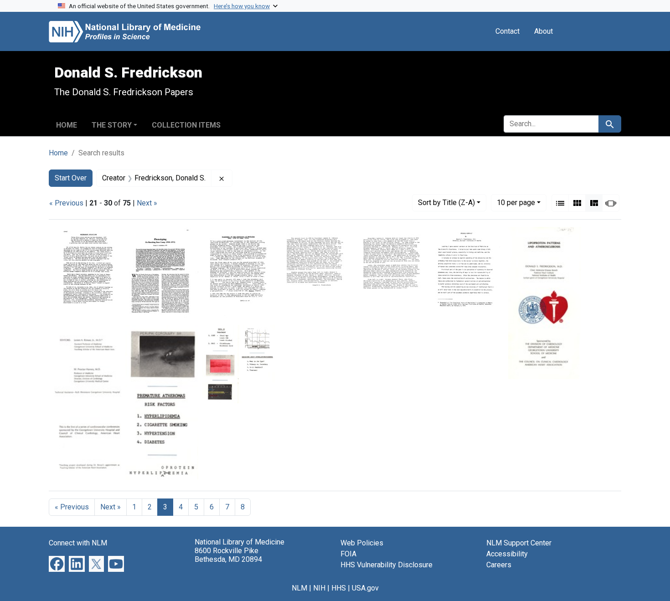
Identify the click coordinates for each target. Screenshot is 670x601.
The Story (112, 125)
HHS (338, 588)
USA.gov (365, 588)
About (543, 31)
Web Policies (361, 543)
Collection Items (186, 125)
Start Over (71, 178)
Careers (498, 564)
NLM (299, 588)
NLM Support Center (518, 543)
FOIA (348, 554)
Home (66, 125)
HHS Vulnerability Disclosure (386, 564)
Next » (147, 203)
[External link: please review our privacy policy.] (57, 563)
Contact (507, 31)
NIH (319, 588)
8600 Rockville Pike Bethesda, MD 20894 (228, 555)
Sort (446, 202)
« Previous (66, 203)
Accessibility (507, 554)
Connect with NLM (78, 543)
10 (516, 202)
